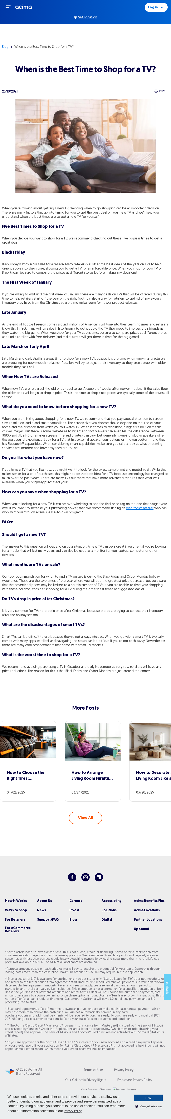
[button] (148, 1106)
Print (162, 91)
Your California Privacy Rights (85, 1080)
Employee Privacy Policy (134, 1080)
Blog (5, 46)
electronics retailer (139, 508)
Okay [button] (148, 1098)
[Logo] (24, 6)
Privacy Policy (73, 1111)
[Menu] (10, 7)
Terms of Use (93, 1070)
